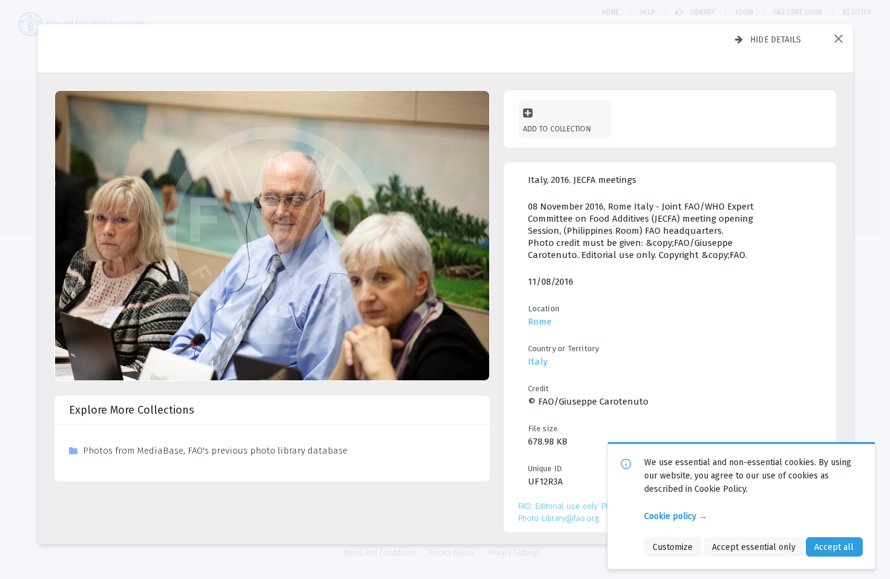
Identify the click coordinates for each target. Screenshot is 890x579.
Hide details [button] (776, 39)
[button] (838, 38)
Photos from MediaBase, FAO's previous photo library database (215, 450)
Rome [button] (540, 321)
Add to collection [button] (557, 128)
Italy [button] (537, 361)
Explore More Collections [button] (131, 410)
